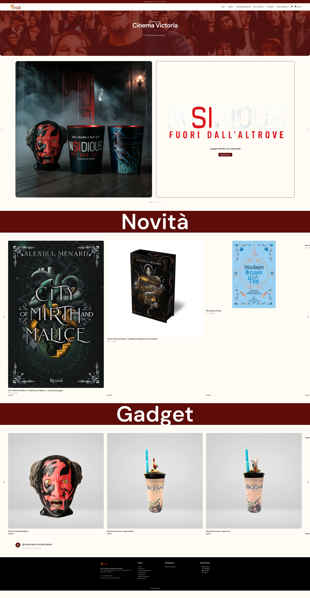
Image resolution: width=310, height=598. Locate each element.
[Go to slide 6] (156, 189)
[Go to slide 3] (152, 189)
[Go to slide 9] (160, 189)
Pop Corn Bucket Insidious (18, 519)
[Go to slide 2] (150, 189)
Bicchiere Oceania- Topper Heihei (120, 519)
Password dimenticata (144, 558)
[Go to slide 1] (149, 189)
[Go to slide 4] (153, 189)
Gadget (155, 401)
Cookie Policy (141, 560)
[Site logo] (15, 7)
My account (141, 556)
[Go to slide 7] (157, 189)
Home (139, 554)
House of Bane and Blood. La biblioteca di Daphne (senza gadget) (132, 326)
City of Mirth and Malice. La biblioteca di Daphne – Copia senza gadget (35, 378)
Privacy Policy (142, 562)
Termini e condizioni (143, 564)
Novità (155, 209)
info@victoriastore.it (170, 554)
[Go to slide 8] (159, 189)
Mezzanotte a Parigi (213, 298)
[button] (2, 124)
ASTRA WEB (157, 575)
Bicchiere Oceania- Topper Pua (218, 519)
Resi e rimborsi (142, 566)
